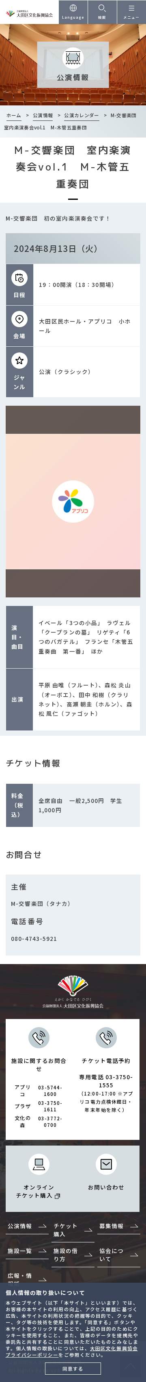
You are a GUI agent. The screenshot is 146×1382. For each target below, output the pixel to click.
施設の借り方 (66, 1254)
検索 (102, 17)
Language (73, 17)
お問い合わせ (106, 1187)
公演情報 (20, 1226)
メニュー (131, 17)
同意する (73, 1368)
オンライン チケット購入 (35, 1191)
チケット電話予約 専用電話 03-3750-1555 (106, 1084)
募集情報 (111, 1226)
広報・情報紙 (20, 1279)
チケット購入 (66, 1230)
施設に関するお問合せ (39, 1092)
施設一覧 (20, 1250)
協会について (111, 1254)
